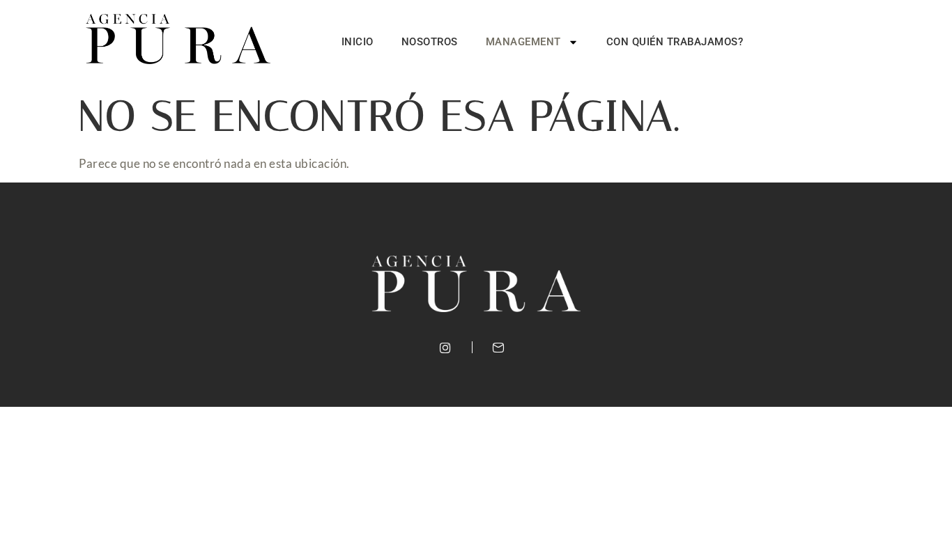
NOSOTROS (429, 42)
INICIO (357, 42)
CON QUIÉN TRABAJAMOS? (675, 42)
